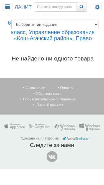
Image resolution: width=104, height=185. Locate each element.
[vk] (52, 156)
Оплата (66, 88)
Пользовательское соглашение (49, 99)
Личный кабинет (49, 105)
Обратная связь (49, 94)
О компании (35, 88)
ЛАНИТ (23, 7)
